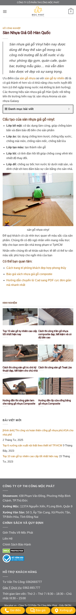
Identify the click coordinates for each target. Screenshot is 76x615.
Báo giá (40, 610)
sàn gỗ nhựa (28, 78)
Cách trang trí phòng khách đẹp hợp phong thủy (36, 267)
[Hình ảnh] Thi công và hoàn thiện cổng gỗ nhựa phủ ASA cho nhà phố (38, 432)
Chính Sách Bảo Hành (17, 544)
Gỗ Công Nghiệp (12, 28)
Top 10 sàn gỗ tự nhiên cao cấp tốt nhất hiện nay (30, 456)
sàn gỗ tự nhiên (54, 78)
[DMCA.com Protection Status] (13, 550)
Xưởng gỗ (66, 610)
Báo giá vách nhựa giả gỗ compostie (29, 274)
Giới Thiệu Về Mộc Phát (18, 532)
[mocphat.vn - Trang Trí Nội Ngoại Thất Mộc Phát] (38, 11)
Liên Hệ (8, 538)
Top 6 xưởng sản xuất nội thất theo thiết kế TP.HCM (32, 445)
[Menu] (5, 11)
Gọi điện (15, 610)
